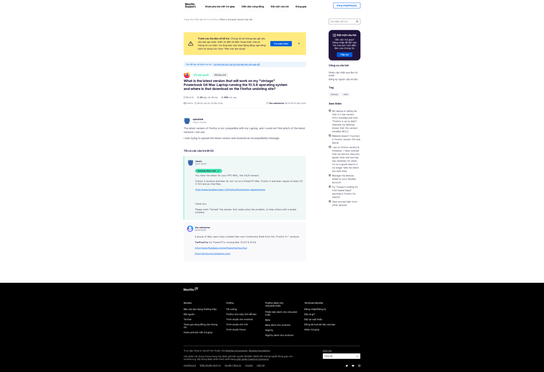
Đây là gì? (309, 314)
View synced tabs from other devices (344, 203)
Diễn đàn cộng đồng (253, 6)
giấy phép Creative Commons (252, 359)
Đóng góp (301, 6)
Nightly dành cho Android (279, 335)
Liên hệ (261, 365)
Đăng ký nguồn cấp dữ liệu (343, 79)
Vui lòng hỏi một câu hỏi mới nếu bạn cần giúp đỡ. (236, 64)
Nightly (269, 330)
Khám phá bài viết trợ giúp (220, 6)
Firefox (214, 19)
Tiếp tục (344, 54)
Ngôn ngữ (327, 351)
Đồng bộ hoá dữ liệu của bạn (319, 324)
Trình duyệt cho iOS (237, 324)
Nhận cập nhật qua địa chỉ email (343, 74)
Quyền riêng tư (233, 365)
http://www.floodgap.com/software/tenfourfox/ (221, 248)
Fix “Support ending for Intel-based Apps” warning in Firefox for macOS (345, 192)
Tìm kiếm (357, 21)
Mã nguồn (189, 314)
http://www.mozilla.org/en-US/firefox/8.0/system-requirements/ (230, 189)
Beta (267, 320)
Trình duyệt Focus (236, 329)
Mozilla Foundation (259, 350)
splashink (198, 119)
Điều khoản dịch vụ (210, 365)
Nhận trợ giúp (311, 329)
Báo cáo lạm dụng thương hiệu (200, 309)
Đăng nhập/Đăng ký (347, 5)
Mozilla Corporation (237, 350)
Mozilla (191, 289)
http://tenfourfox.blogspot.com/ (212, 253)
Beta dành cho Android (277, 325)
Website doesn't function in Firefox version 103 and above (346, 139)
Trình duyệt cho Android (239, 319)
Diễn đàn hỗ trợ (202, 19)
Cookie (249, 365)
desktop (334, 94)
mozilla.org (190, 365)
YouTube (353, 366)
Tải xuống (231, 309)
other (346, 94)
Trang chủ (188, 19)
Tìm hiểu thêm (281, 43)
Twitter (188, 319)
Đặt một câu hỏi (280, 6)
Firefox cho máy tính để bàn (241, 314)
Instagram (359, 366)
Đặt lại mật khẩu (313, 319)
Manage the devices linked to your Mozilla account (344, 179)
